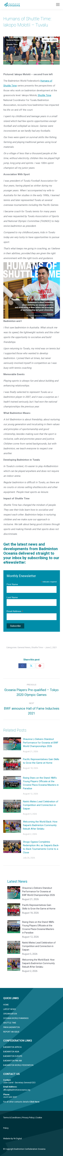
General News (12, 40)
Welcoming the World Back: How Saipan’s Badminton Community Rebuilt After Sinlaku (40, 825)
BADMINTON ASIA (11, 1052)
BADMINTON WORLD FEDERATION (18, 1065)
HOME (6, 1005)
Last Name (12, 597)
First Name (12, 584)
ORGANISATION (10, 1014)
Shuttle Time (12, 44)
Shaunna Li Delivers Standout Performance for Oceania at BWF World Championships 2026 (40, 743)
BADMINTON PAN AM (12, 1061)
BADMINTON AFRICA (12, 1047)
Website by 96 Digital (12, 1138)
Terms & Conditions (12, 1117)
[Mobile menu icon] (58, 4)
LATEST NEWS (9, 1009)
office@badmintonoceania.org (16, 1090)
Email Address (15, 611)
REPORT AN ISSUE (11, 1032)
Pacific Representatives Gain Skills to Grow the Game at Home (41, 761)
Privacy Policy (28, 1117)
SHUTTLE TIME (9, 1023)
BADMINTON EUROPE (12, 1056)
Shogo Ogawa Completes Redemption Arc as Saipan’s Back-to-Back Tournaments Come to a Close (41, 847)
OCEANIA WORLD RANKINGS (15, 1018)
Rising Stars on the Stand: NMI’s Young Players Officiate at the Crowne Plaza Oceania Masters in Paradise (41, 783)
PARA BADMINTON (11, 1027)
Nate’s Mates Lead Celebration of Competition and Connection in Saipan (40, 805)
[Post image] (12, 743)
